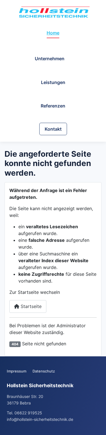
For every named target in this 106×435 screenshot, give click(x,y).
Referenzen (53, 106)
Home (53, 33)
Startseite (30, 306)
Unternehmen (49, 58)
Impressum (16, 371)
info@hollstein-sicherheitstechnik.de (40, 419)
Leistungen (53, 82)
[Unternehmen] (68, 58)
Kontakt (53, 129)
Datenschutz (44, 371)
